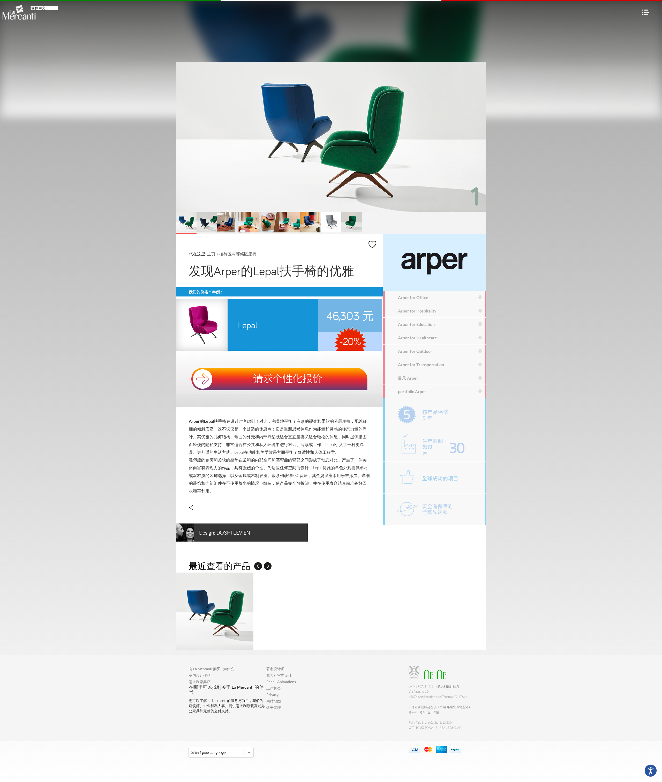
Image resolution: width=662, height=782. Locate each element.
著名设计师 (275, 669)
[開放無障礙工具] (650, 770)
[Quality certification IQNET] (440, 672)
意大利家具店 (199, 681)
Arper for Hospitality (417, 310)
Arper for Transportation (421, 364)
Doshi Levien (224, 532)
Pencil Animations (281, 681)
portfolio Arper (412, 391)
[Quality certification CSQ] (427, 672)
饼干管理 (273, 707)
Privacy (272, 694)
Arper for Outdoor (415, 351)
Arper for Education (416, 324)
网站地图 (273, 701)
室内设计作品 (199, 675)
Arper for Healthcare (417, 337)
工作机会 (273, 688)
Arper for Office (413, 297)
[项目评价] (435, 477)
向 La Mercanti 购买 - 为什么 (211, 669)
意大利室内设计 (279, 675)
